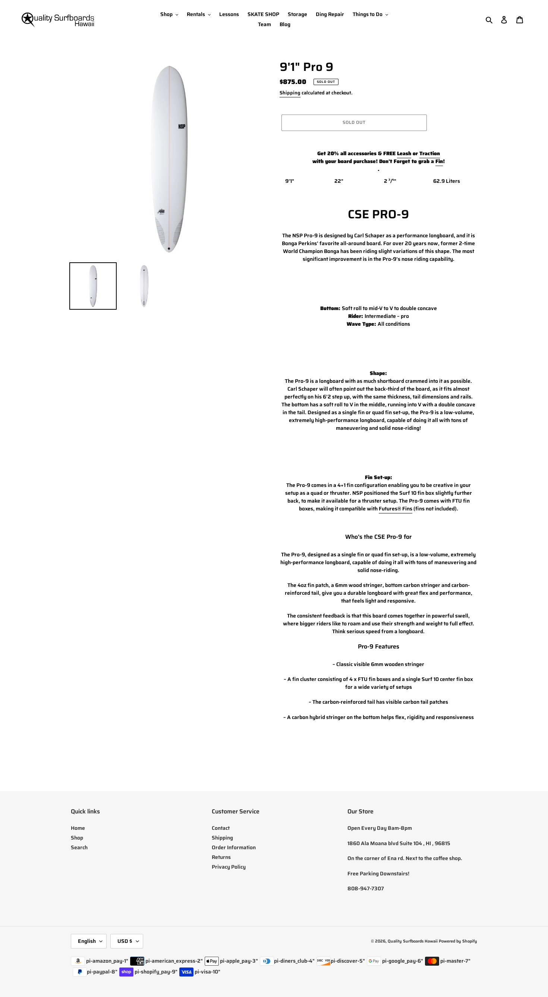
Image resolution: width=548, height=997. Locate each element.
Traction (429, 153)
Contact (221, 828)
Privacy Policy (229, 867)
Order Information (234, 847)
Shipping (290, 93)
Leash (404, 153)
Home (78, 828)
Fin (439, 161)
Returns (221, 857)
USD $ (124, 941)
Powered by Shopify (458, 941)
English (87, 941)
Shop (77, 838)
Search (79, 847)
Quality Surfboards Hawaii (413, 941)
